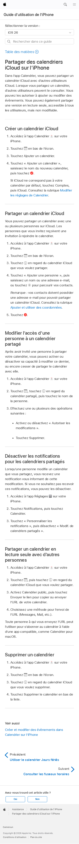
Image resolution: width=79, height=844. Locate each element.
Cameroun (8, 827)
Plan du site (36, 837)
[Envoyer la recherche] (9, 42)
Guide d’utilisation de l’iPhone (29, 14)
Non (37, 799)
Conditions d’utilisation (14, 837)
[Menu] (74, 4)
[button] (65, 4)
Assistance (18, 809)
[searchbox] (39, 41)
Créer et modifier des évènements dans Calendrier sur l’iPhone (34, 732)
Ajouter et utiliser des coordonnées (36, 307)
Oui (15, 799)
